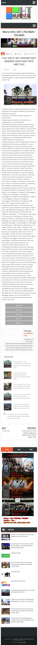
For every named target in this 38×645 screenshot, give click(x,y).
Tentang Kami (15, 572)
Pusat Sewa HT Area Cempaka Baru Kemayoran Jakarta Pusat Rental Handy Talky (22, 364)
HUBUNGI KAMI (16, 553)
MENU (4, 2)
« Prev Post (6, 431)
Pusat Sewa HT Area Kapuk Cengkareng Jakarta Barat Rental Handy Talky (29, 434)
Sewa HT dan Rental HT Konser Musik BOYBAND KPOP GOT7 (23, 591)
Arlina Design (22, 642)
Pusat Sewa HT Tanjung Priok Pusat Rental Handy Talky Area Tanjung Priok (21, 406)
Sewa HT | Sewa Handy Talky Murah (24, 639)
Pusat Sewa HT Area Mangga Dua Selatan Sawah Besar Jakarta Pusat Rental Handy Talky (22, 620)
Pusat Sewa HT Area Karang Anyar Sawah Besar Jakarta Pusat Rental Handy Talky (22, 611)
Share (20, 310)
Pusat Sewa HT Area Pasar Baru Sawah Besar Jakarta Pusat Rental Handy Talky (22, 386)
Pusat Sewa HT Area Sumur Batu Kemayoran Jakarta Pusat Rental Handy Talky (21, 564)
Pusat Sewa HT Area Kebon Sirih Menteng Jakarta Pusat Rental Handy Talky (22, 396)
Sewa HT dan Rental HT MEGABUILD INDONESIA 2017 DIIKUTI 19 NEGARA (22, 600)
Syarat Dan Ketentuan (18, 581)
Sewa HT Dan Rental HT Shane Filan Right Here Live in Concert (22, 535)
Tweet (20, 305)
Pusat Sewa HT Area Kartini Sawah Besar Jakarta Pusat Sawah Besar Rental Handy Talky (22, 545)
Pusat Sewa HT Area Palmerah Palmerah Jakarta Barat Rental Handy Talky (22, 376)
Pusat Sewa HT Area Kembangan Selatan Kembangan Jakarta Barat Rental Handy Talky (18, 416)
